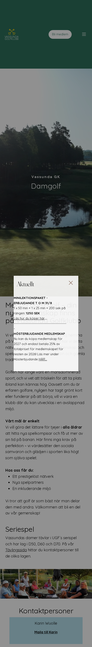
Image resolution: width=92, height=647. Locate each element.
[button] (71, 283)
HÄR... (43, 359)
